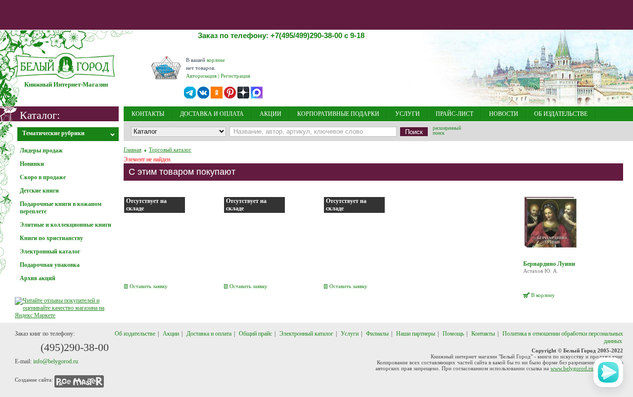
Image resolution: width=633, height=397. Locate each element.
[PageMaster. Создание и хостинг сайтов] (79, 380)
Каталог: (40, 114)
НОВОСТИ (503, 113)
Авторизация (201, 76)
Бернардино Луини (549, 263)
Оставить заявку (149, 286)
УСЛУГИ (407, 113)
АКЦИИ (270, 113)
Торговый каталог (170, 149)
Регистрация (235, 76)
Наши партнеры (415, 333)
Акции (171, 333)
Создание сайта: (34, 380)
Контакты (483, 333)
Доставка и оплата (208, 333)
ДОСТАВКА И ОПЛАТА (212, 113)
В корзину (543, 295)
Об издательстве (135, 333)
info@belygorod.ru (55, 361)
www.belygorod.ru (571, 368)
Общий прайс (255, 333)
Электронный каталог (306, 333)
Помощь (453, 333)
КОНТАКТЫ (148, 113)
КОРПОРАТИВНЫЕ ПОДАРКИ (338, 113)
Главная (132, 149)
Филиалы (377, 333)
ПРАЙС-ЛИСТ (454, 113)
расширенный (447, 131)
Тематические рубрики (53, 133)
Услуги (350, 333)
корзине (216, 60)
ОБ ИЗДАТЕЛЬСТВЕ (561, 113)
